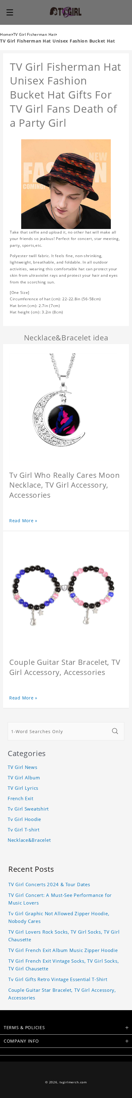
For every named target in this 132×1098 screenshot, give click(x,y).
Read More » (23, 520)
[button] (9, 12)
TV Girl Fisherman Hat (34, 34)
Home (5, 34)
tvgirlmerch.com (73, 1082)
